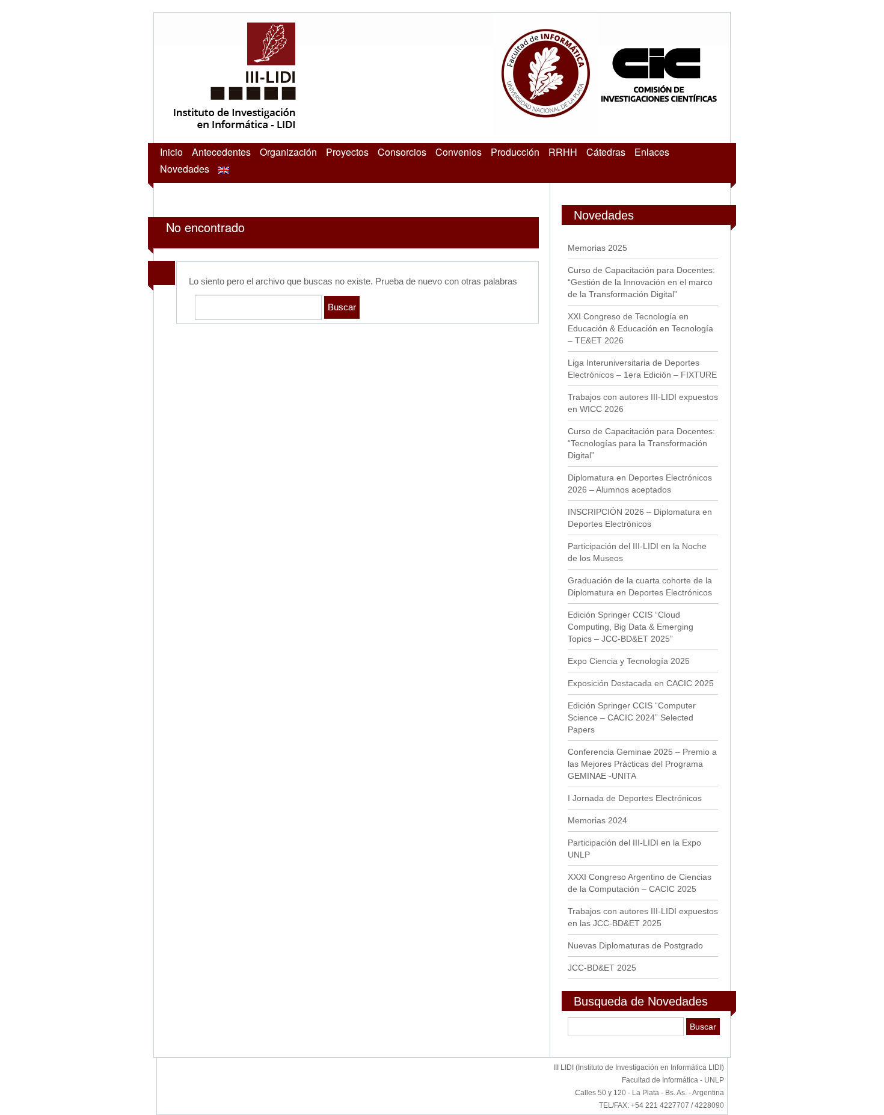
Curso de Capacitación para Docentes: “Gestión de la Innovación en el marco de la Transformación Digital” (641, 282)
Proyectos (347, 152)
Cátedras (605, 152)
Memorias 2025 (597, 248)
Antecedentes (221, 152)
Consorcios (402, 152)
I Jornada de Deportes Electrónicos (635, 798)
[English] (223, 169)
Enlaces (651, 152)
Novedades (184, 169)
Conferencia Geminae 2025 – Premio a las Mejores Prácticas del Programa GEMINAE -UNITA (642, 764)
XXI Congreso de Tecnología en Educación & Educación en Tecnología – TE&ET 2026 (640, 328)
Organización (288, 152)
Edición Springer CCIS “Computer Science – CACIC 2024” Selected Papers (632, 717)
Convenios (458, 152)
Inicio (171, 152)
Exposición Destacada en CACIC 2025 (641, 683)
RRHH (562, 152)
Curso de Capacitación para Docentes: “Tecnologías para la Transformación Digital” (641, 443)
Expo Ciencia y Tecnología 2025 (629, 661)
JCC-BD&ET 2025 (602, 967)
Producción (515, 152)
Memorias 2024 (597, 820)
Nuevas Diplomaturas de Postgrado (635, 945)
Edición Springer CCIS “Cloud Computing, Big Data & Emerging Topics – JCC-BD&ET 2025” (630, 627)
